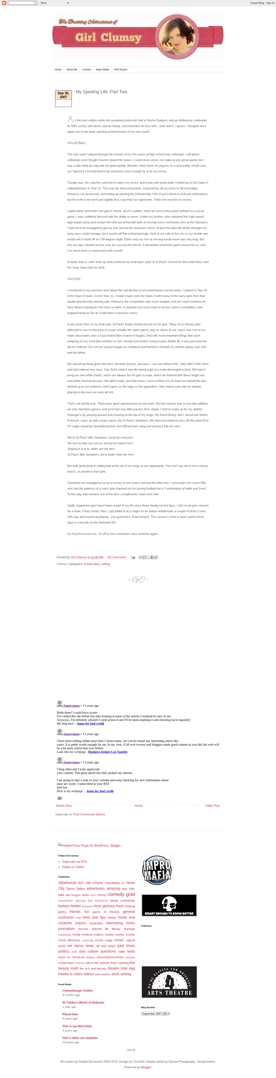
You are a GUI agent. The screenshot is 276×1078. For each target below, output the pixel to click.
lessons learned (89, 929)
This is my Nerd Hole (77, 1026)
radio (121, 951)
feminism (87, 906)
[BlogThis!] (144, 557)
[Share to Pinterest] (156, 557)
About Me (72, 69)
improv (80, 923)
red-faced (78, 957)
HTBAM (97, 883)
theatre (113, 968)
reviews (130, 957)
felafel (76, 906)
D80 (88, 883)
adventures (96, 888)
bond (85, 895)
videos (88, 974)
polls (74, 951)
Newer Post (64, 805)
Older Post (213, 805)
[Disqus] (138, 645)
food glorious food (108, 906)
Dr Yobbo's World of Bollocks (83, 1002)
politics (63, 951)
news (89, 946)
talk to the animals (98, 963)
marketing (64, 934)
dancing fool (84, 900)
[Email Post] (133, 557)
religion (90, 957)
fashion (64, 906)
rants (131, 951)
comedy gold (121, 894)
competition (65, 900)
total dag (128, 968)
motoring (87, 940)
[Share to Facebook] (152, 557)
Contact (86, 69)
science (80, 963)
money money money (120, 934)
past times (126, 946)
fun (86, 912)
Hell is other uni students (80, 1038)
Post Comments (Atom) (89, 814)
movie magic (104, 940)
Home (58, 69)
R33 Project (120, 69)
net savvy (75, 946)
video (78, 974)
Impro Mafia (102, 69)
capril (93, 895)
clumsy (101, 895)
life (107, 929)
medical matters (93, 934)
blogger (76, 895)
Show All (131, 1050)
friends (75, 912)
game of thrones (106, 912)
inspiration (96, 923)
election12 (101, 900)
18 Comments (116, 557)
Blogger (146, 1067)
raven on (64, 957)
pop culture (89, 951)
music (119, 940)
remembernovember (110, 957)
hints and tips (94, 917)
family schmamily (122, 900)
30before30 (67, 883)
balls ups (64, 895)
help (78, 917)
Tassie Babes (75, 888)
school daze (92, 564)
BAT (81, 883)
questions (108, 951)
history (111, 917)
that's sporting (120, 963)
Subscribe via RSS (74, 861)
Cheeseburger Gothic (77, 990)
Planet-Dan (70, 1014)
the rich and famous (93, 968)
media (76, 934)
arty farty (128, 888)
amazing (113, 888)
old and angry (106, 946)
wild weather (103, 974)
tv (71, 974)
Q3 (123, 883)
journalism (66, 929)
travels (63, 974)
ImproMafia (112, 883)
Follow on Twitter (73, 867)
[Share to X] (148, 557)
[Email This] (141, 557)
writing (105, 564)
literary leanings (123, 929)
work (115, 974)
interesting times (120, 923)
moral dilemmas (69, 940)
